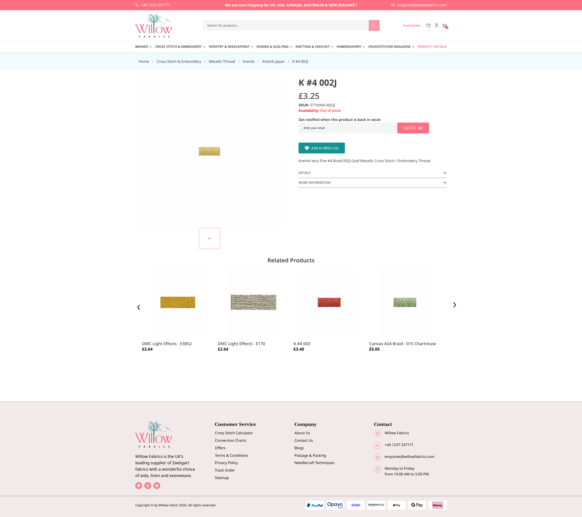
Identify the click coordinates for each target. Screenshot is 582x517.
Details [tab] (305, 173)
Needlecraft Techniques (314, 462)
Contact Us (303, 440)
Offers (220, 447)
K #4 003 (302, 343)
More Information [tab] (315, 183)
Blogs (299, 447)
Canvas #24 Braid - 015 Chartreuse (402, 343)
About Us (302, 432)
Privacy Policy (226, 462)
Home (144, 61)
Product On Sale (432, 47)
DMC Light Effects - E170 (241, 343)
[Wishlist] (428, 25)
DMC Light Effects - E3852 (167, 343)
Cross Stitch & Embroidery (179, 61)
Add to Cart (155, 360)
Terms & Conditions (231, 455)
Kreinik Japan (273, 61)
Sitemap (222, 477)
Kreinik (249, 61)
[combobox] (291, 25)
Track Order (225, 470)
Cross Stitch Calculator (234, 432)
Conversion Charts (230, 440)
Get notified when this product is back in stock (340, 119)
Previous (139, 306)
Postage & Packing (310, 455)
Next (455, 306)
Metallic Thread (222, 61)
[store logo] (154, 26)
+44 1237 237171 (155, 5)
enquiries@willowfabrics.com (422, 5)
